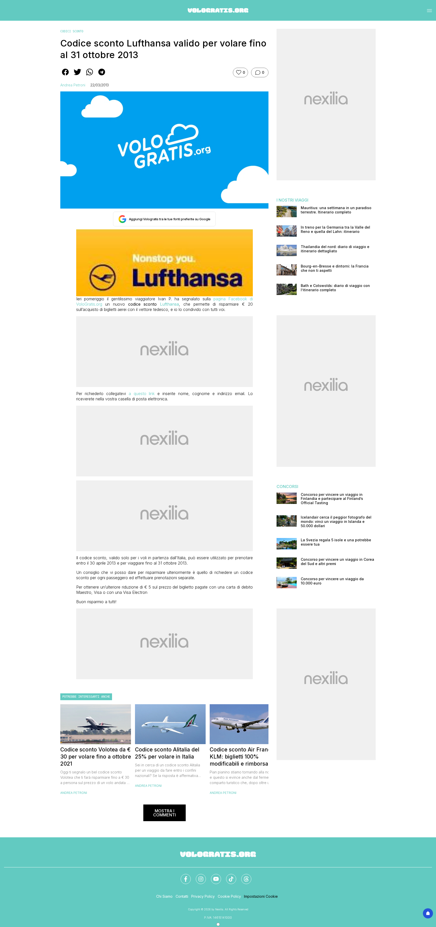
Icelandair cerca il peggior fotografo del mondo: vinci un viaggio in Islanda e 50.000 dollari (336, 521)
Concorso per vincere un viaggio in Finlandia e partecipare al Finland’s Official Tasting (332, 499)
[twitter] (77, 75)
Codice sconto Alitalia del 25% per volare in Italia (167, 753)
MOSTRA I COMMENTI (164, 812)
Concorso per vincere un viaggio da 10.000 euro (332, 581)
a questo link (142, 393)
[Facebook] (183, 876)
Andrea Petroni (72, 85)
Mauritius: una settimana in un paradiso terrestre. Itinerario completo (336, 210)
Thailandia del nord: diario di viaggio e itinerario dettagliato (335, 249)
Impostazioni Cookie (261, 896)
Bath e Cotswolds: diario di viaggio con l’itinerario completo (335, 288)
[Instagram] (198, 876)
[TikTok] (228, 876)
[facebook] (65, 75)
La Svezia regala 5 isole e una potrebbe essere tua (336, 542)
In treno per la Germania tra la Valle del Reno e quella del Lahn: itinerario (335, 229)
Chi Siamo (164, 896)
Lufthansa (169, 304)
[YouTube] (213, 876)
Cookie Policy (229, 896)
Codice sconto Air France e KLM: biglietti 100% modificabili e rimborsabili (244, 756)
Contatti (182, 896)
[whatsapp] (90, 75)
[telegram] (102, 75)
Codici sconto (71, 31)
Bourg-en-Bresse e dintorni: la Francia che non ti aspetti (335, 268)
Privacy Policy (203, 896)
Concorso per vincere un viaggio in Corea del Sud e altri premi (337, 561)
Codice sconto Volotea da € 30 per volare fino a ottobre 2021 (95, 756)
